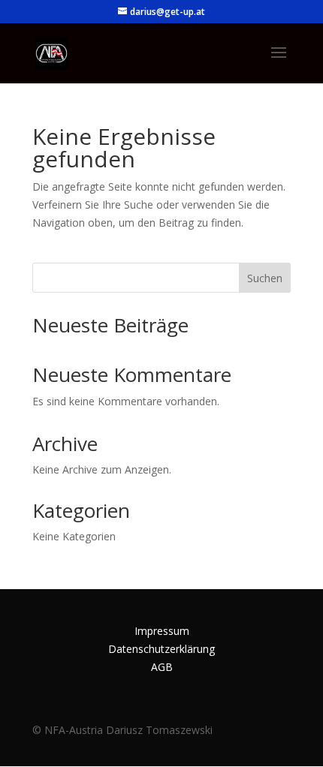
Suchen (264, 278)
